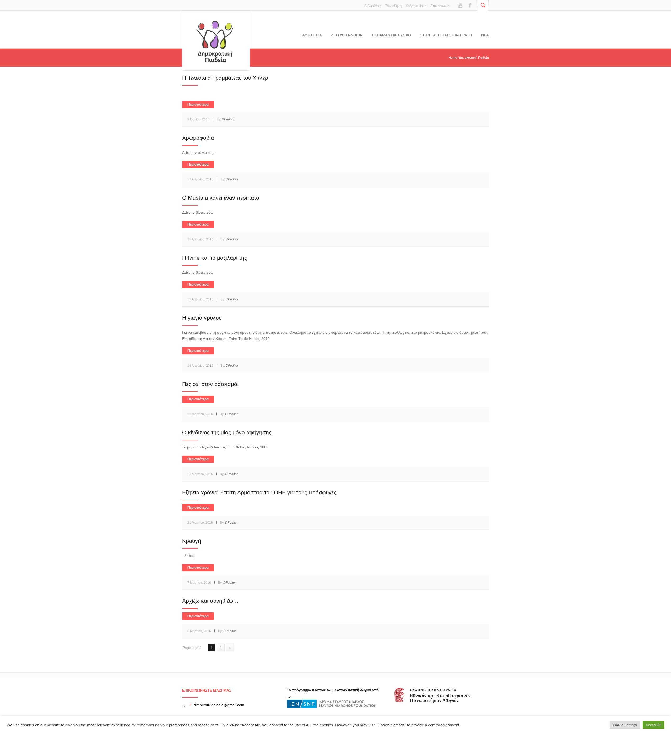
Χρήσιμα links (415, 6)
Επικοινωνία (440, 6)
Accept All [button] (653, 725)
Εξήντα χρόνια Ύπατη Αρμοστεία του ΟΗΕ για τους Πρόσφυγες (259, 492)
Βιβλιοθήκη (372, 6)
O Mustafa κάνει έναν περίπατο (220, 198)
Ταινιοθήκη (393, 6)
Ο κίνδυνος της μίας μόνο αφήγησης (227, 432)
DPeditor (228, 119)
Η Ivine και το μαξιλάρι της (214, 258)
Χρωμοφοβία (198, 138)
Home (452, 57)
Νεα (485, 35)
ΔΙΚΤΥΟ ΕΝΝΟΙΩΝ (347, 35)
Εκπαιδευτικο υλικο (391, 35)
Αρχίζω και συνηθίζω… (210, 601)
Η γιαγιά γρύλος (201, 318)
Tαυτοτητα (311, 35)
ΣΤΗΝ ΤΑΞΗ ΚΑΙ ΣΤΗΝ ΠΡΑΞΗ (446, 35)
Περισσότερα (198, 104)
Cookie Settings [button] (625, 725)
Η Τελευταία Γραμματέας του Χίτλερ (225, 78)
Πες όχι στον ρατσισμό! (210, 384)
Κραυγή (191, 541)
